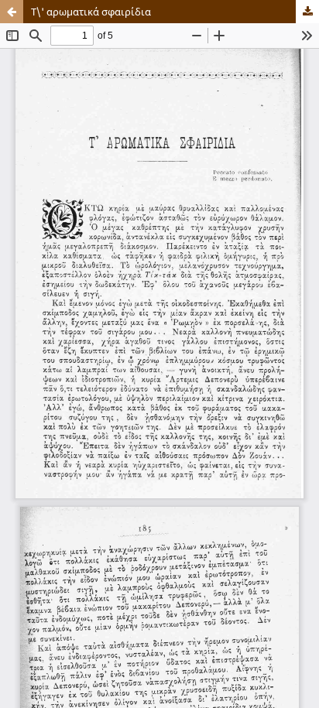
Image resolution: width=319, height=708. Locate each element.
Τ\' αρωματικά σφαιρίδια (91, 12)
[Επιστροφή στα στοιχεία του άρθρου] (11, 11)
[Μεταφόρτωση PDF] (307, 11)
